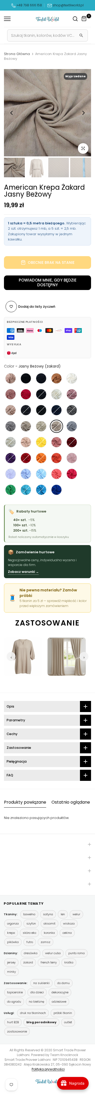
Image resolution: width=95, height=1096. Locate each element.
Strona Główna (17, 54)
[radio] (10, 378)
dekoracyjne (59, 992)
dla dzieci (37, 992)
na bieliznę (36, 1001)
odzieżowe (59, 1001)
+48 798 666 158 (29, 5)
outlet (68, 1022)
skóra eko (29, 933)
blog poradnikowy (41, 1022)
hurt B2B (13, 1022)
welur (76, 914)
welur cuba (53, 953)
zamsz (45, 942)
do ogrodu (14, 1001)
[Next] (83, 112)
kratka (68, 962)
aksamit (49, 923)
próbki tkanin (63, 1013)
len (63, 914)
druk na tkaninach (33, 1013)
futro (29, 942)
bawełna (29, 914)
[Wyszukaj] (81, 35)
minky (11, 972)
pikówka (13, 942)
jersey (11, 962)
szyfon (31, 923)
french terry (49, 962)
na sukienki (41, 983)
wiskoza (69, 923)
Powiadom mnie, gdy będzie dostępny (48, 282)
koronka (49, 933)
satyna (48, 914)
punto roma (76, 953)
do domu (63, 983)
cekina (67, 933)
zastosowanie (17, 1031)
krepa (11, 933)
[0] (84, 19)
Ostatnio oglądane (70, 802)
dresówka (30, 953)
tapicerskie (15, 992)
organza (13, 923)
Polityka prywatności (48, 1069)
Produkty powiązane (25, 802)
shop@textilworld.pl (68, 5)
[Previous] (12, 112)
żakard (28, 962)
